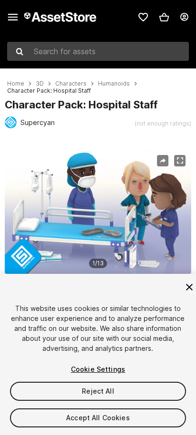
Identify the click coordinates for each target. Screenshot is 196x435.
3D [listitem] (40, 83)
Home (15, 83)
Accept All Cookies (98, 418)
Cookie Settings (98, 369)
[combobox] (98, 51)
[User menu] (184, 17)
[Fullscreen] (180, 160)
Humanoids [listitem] (114, 83)
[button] (164, 17)
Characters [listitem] (71, 83)
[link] (143, 17)
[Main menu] (12, 17)
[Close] (189, 287)
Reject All (98, 391)
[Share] (162, 160)
